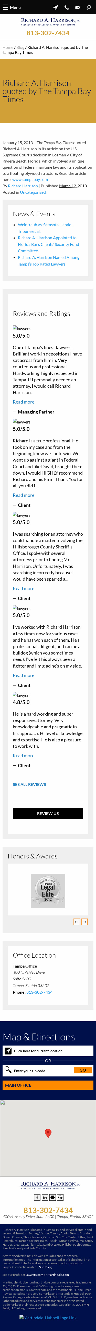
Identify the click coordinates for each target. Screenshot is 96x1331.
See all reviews (29, 784)
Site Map (45, 1269)
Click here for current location (38, 1053)
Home (8, 47)
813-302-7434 (48, 33)
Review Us (48, 813)
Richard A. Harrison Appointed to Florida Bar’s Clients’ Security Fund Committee (48, 244)
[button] (48, 1136)
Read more (23, 402)
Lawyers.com (34, 1277)
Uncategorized (33, 192)
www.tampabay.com (30, 179)
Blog (20, 47)
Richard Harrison (23, 185)
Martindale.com (58, 1277)
